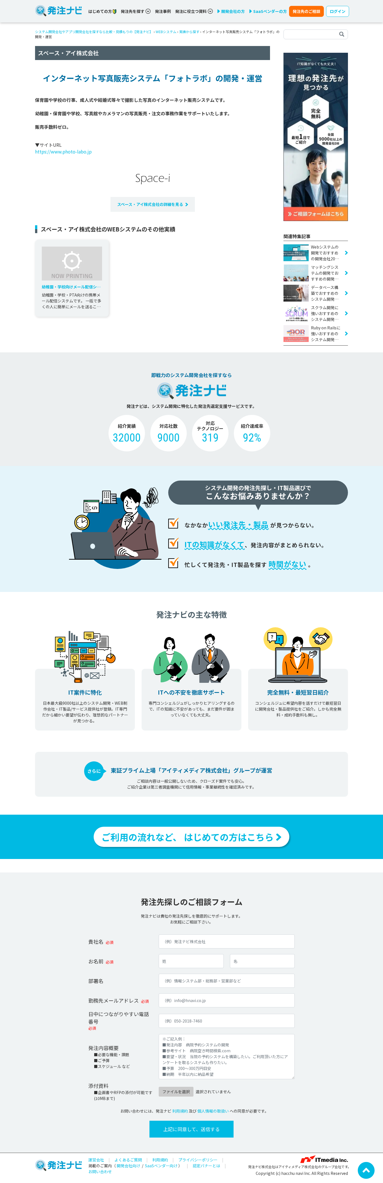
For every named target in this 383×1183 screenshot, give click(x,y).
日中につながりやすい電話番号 (118, 1017)
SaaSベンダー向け (161, 1165)
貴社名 (95, 941)
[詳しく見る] (315, 136)
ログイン (337, 11)
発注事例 (163, 11)
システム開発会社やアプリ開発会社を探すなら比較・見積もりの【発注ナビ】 (94, 31)
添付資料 (98, 1085)
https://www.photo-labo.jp (63, 151)
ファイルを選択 (176, 1091)
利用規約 (180, 1111)
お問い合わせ (100, 1171)
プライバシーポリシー (198, 1160)
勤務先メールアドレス (113, 1000)
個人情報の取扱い (213, 1111)
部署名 (95, 980)
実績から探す (189, 31)
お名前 (95, 961)
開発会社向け (128, 1165)
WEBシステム (166, 31)
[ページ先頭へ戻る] (366, 1170)
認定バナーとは (206, 1165)
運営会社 (96, 1160)
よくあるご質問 (128, 1160)
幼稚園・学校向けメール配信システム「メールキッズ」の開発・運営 (71, 287)
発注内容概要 (103, 1047)
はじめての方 (100, 11)
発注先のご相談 (306, 11)
